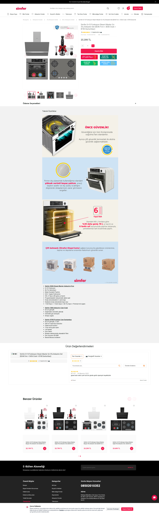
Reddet (61, 510)
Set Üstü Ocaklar (114, 14)
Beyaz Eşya (13, 14)
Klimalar (136, 14)
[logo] (21, 8)
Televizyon (69, 14)
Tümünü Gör (26, 501)
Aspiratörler (55, 495)
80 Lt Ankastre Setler (68, 20)
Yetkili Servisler (27, 498)
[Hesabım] (123, 8)
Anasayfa (26, 20)
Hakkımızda (26, 491)
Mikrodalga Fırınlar (97, 14)
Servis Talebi (138, 8)
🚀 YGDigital (73, 380)
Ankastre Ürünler (40, 14)
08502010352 (90, 486)
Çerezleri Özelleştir (113, 509)
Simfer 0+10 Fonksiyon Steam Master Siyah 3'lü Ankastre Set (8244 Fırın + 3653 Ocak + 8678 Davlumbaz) (65, 442)
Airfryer (54, 485)
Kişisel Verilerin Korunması (30, 488)
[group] (50, 56)
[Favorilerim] (119, 8)
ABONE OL (130, 467)
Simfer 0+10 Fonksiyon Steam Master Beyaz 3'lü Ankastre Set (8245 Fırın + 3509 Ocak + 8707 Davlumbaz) (36, 442)
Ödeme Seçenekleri (31, 103)
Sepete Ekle (99, 51)
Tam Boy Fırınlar (82, 14)
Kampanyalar (148, 14)
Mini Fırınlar (26, 14)
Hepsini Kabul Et (127, 509)
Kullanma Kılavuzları (29, 495)
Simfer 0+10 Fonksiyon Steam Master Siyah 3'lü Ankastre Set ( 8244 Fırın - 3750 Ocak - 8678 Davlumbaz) (123, 442)
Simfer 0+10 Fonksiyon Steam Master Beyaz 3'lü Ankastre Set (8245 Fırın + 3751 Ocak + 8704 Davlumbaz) (94, 442)
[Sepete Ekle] (44, 448)
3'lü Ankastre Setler (52, 20)
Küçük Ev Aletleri (55, 14)
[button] (26, 56)
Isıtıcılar (126, 14)
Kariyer (25, 485)
